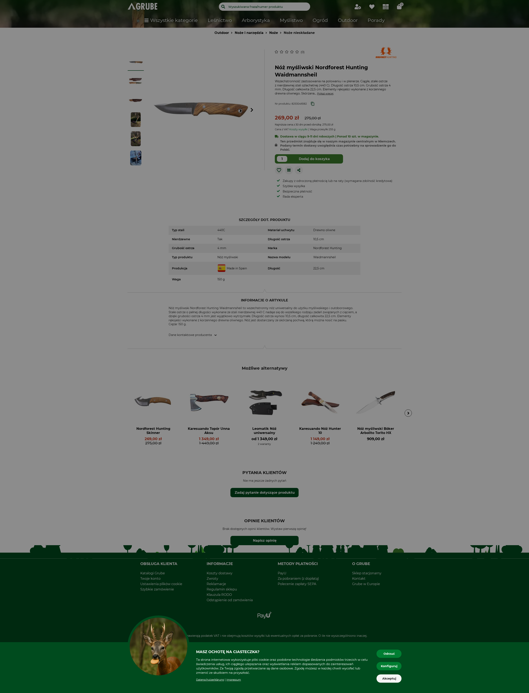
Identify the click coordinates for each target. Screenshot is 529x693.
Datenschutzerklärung (210, 679)
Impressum (233, 679)
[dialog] (264, 346)
